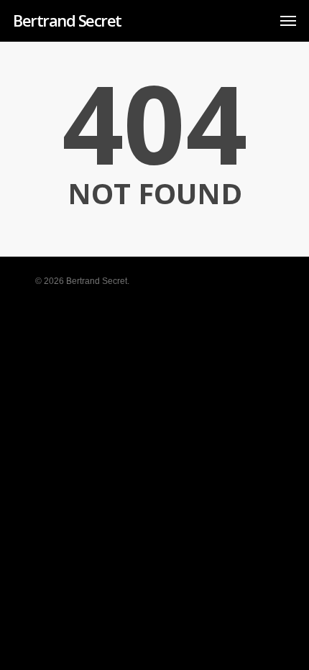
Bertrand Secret (67, 20)
